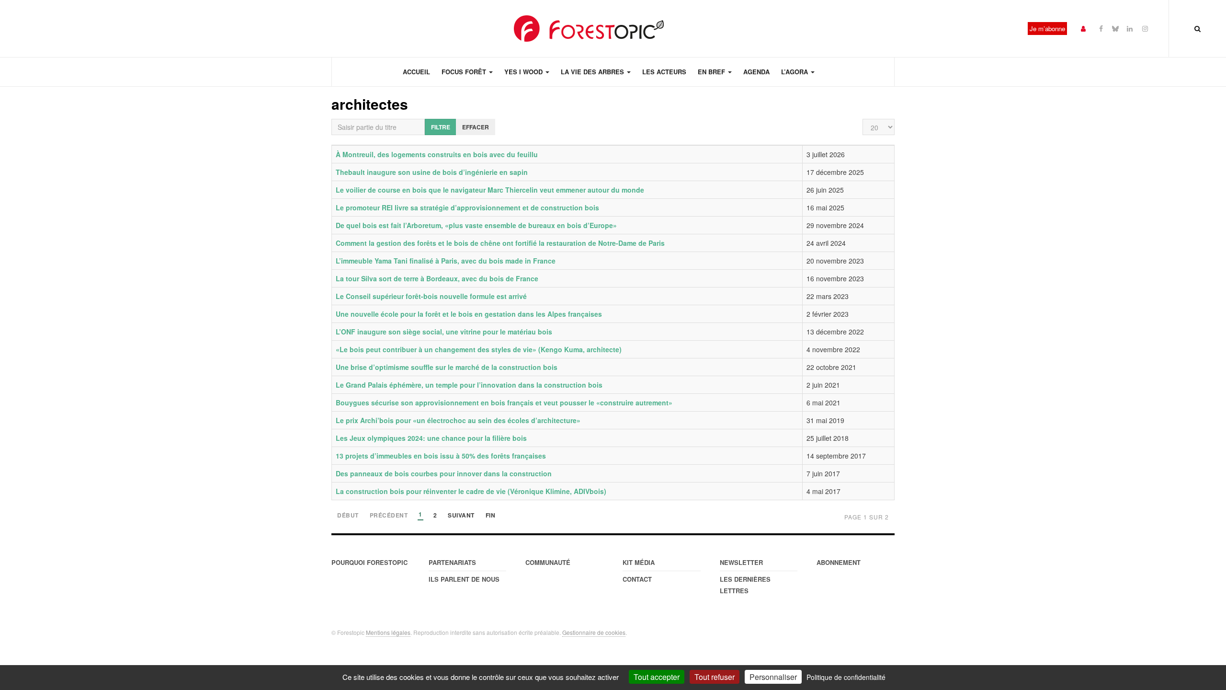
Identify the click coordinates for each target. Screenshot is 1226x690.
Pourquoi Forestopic (369, 562)
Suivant (461, 515)
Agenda (756, 71)
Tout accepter (657, 676)
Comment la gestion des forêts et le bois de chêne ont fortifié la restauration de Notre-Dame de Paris (500, 243)
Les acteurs (664, 71)
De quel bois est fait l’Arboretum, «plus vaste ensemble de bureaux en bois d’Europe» (476, 225)
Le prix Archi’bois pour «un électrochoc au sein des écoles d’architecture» (458, 420)
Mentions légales (388, 632)
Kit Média (639, 562)
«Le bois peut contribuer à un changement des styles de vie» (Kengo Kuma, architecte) (479, 349)
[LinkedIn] (1129, 28)
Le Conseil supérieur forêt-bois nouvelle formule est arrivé (431, 296)
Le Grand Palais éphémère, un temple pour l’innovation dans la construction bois (469, 385)
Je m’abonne (1047, 28)
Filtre (440, 127)
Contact (637, 579)
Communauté (547, 562)
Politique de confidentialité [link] (845, 677)
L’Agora (795, 71)
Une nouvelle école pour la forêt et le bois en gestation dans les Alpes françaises (469, 314)
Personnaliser (773, 676)
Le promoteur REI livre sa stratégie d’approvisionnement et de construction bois (467, 207)
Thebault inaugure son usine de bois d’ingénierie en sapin (432, 172)
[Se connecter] (1083, 28)
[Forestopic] (589, 28)
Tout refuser (714, 676)
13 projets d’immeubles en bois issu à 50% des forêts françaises (441, 455)
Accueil (416, 71)
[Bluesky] (1115, 28)
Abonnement (839, 562)
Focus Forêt (465, 71)
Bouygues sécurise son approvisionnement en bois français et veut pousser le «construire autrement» (504, 402)
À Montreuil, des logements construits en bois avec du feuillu (437, 154)
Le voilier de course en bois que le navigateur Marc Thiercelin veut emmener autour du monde (490, 190)
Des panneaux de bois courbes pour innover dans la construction (444, 473)
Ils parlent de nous (464, 579)
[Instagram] (1145, 28)
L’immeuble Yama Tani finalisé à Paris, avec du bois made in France (446, 260)
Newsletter (741, 562)
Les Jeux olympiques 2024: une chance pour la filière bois (431, 438)
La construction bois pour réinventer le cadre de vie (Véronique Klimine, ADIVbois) (471, 491)
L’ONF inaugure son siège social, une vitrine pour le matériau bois (444, 331)
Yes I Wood (524, 71)
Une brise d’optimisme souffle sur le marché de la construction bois (446, 367)
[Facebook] (1101, 28)
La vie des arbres (593, 71)
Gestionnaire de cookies (593, 632)
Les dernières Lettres (745, 585)
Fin (491, 515)
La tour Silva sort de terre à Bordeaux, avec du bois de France (437, 278)
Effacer (475, 127)
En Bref (712, 71)
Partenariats (452, 562)
